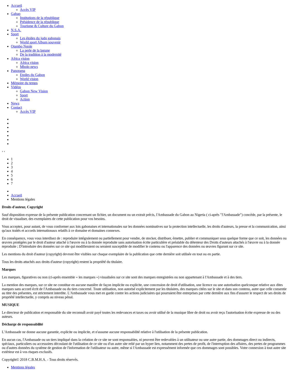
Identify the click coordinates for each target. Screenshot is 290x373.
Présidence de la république (39, 22)
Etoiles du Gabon (32, 75)
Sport (15, 34)
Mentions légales (23, 367)
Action (25, 99)
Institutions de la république (39, 18)
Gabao (15, 14)
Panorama (18, 71)
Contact (16, 107)
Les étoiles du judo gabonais (40, 38)
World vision (29, 79)
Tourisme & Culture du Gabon (42, 26)
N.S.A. (16, 30)
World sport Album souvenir (40, 42)
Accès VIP (28, 10)
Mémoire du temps (24, 83)
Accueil (16, 5)
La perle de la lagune (35, 50)
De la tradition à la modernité (40, 54)
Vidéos (16, 87)
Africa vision (20, 58)
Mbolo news (29, 67)
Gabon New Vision (34, 91)
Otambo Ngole (21, 46)
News (15, 103)
